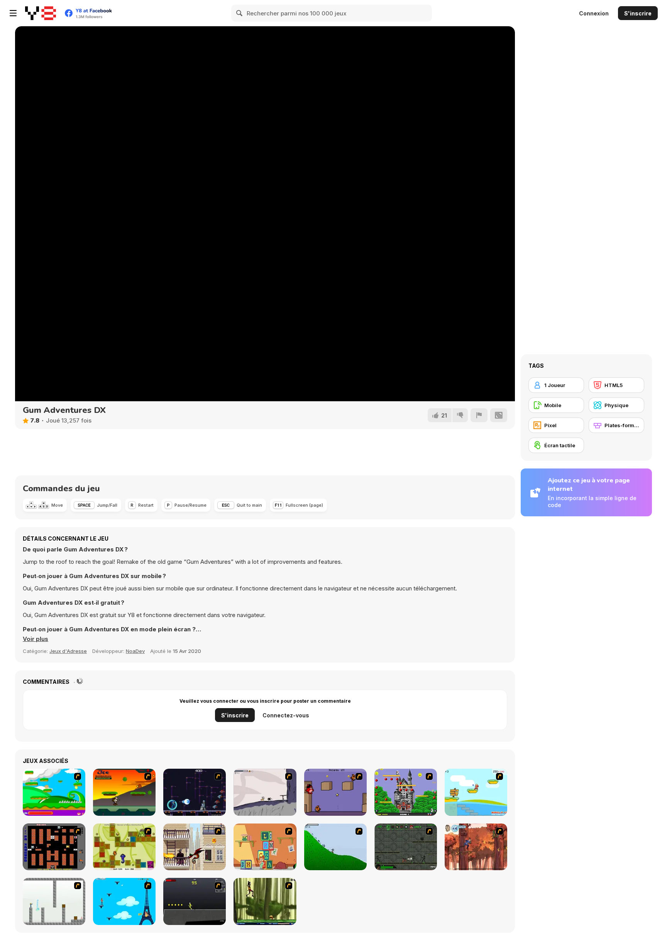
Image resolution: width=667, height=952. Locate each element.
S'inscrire (638, 13)
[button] (35, 639)
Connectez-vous (285, 715)
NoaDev (135, 651)
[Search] (239, 13)
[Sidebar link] (13, 13)
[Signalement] (479, 415)
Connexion (594, 13)
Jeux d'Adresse (68, 651)
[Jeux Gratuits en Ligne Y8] (40, 13)
